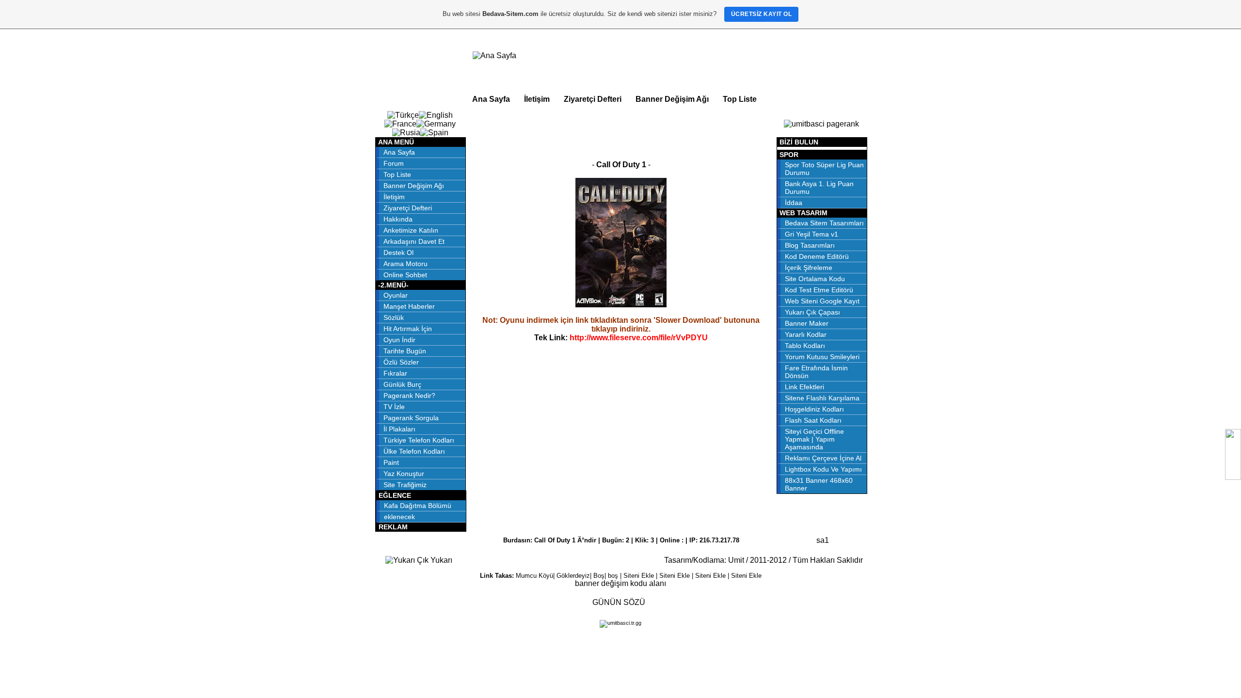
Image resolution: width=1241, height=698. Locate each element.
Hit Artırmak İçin (407, 329)
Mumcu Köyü (534, 575)
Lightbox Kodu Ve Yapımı (823, 469)
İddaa (793, 202)
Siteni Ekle (638, 575)
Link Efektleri (804, 387)
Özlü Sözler (401, 362)
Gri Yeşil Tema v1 (811, 234)
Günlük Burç (402, 384)
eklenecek (399, 517)
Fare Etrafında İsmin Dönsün (816, 372)
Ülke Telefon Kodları (414, 451)
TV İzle (394, 407)
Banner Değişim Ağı (672, 99)
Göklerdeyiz (573, 575)
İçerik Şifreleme (808, 267)
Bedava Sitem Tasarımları (824, 223)
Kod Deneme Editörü (817, 256)
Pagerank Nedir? (409, 395)
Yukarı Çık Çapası (812, 312)
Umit (736, 560)
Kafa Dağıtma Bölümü (417, 505)
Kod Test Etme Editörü (819, 290)
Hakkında (398, 219)
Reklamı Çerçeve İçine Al (823, 458)
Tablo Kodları (805, 345)
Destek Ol (398, 252)
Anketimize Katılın (410, 230)
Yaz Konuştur (403, 473)
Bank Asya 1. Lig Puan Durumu (819, 187)
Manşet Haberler (409, 306)
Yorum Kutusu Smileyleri (822, 357)
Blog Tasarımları (810, 245)
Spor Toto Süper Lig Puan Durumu (824, 168)
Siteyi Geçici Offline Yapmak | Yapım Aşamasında (814, 439)
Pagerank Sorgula (411, 418)
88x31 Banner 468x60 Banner (819, 484)
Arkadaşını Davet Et (414, 241)
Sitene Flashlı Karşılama (822, 398)
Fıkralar (395, 373)
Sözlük (393, 317)
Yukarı (440, 560)
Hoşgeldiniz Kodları (814, 409)
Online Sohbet (405, 275)
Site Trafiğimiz (405, 485)
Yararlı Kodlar (806, 334)
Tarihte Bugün (404, 351)
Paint (391, 462)
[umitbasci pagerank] (821, 124)
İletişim (537, 99)
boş (613, 575)
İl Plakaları (399, 429)
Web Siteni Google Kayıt (822, 301)
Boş (599, 575)
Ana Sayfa (491, 99)
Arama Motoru (405, 264)
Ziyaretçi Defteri (592, 99)
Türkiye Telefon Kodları (418, 440)
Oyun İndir (399, 340)
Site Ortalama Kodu (815, 279)
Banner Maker (806, 323)
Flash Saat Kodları (813, 420)
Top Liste (740, 99)
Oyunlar (395, 295)
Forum (393, 163)
